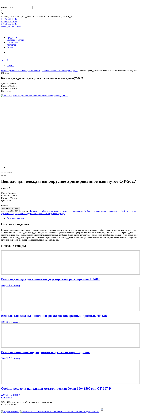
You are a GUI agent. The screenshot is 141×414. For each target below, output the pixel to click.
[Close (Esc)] (2, 172)
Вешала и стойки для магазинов (25, 70)
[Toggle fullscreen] (8, 172)
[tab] (73, 218)
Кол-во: (4, 205)
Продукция (12, 37)
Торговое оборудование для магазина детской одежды (40, 213)
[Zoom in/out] (10, 172)
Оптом (10, 47)
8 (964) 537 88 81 (9, 24)
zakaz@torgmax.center (11, 26)
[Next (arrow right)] (5, 175)
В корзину (15, 285)
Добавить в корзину (10, 208)
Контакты (11, 45)
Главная (5, 70)
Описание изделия (15, 218)
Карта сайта (6, 397)
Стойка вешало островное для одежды (60, 70)
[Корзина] (11, 52)
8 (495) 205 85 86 (9, 19)
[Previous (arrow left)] (2, 175)
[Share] (5, 172)
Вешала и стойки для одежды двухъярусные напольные (56, 211)
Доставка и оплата (15, 40)
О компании (12, 42)
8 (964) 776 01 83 (9, 21)
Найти (4, 7)
